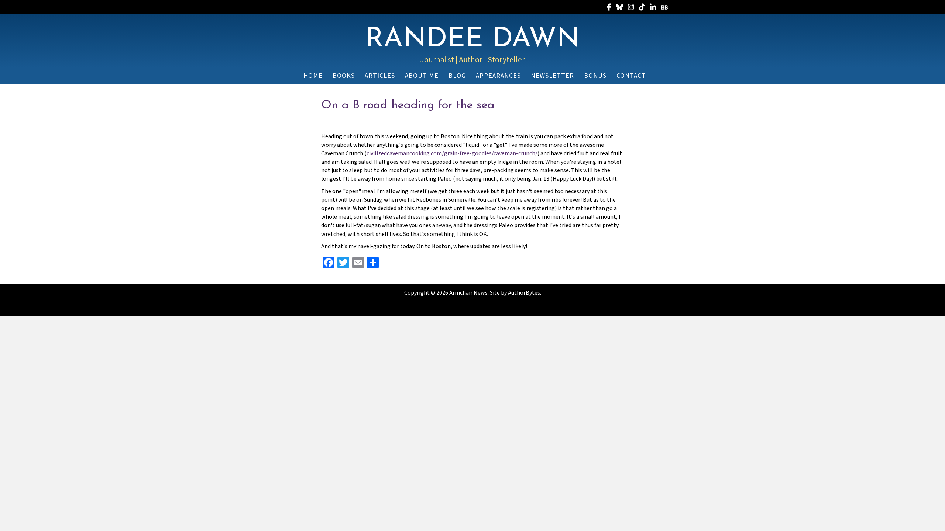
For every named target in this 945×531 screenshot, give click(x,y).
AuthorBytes (524, 293)
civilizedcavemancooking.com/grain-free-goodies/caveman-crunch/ (452, 153)
